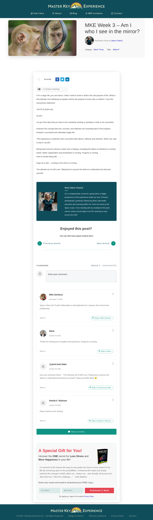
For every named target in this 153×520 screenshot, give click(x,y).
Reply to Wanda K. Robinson (101, 421)
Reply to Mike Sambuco (103, 318)
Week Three (99, 49)
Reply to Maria (106, 351)
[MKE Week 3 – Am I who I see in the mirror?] (42, 38)
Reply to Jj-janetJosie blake (101, 388)
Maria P (116, 50)
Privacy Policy (89, 496)
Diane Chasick (117, 40)
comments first (109, 265)
